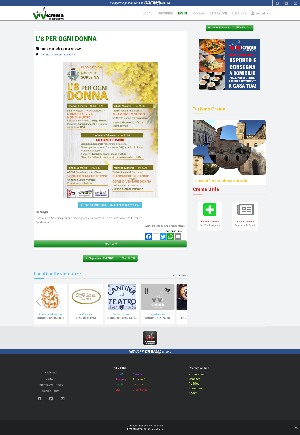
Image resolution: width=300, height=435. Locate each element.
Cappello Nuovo (157, 314)
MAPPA (109, 244)
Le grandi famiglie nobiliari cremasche (221, 181)
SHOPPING (165, 13)
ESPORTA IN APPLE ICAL (127, 205)
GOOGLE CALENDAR (95, 205)
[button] (182, 301)
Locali (119, 374)
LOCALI (148, 13)
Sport (193, 393)
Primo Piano (197, 374)
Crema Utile (140, 389)
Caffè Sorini (86, 314)
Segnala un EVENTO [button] (100, 258)
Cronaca (194, 379)
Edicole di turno (245, 221)
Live (117, 389)
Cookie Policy (51, 391)
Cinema (137, 374)
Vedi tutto (179, 275)
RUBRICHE (239, 13)
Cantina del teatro (122, 314)
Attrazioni (139, 379)
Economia (195, 388)
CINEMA (199, 13)
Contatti (51, 378)
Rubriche (138, 384)
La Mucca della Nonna (50, 314)
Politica (194, 384)
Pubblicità (51, 372)
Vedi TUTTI (128, 258)
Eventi (119, 384)
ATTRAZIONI (218, 13)
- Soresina (59, 54)
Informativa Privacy (51, 384)
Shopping (121, 379)
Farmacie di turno (210, 221)
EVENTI (183, 13)
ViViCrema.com (155, 425)
